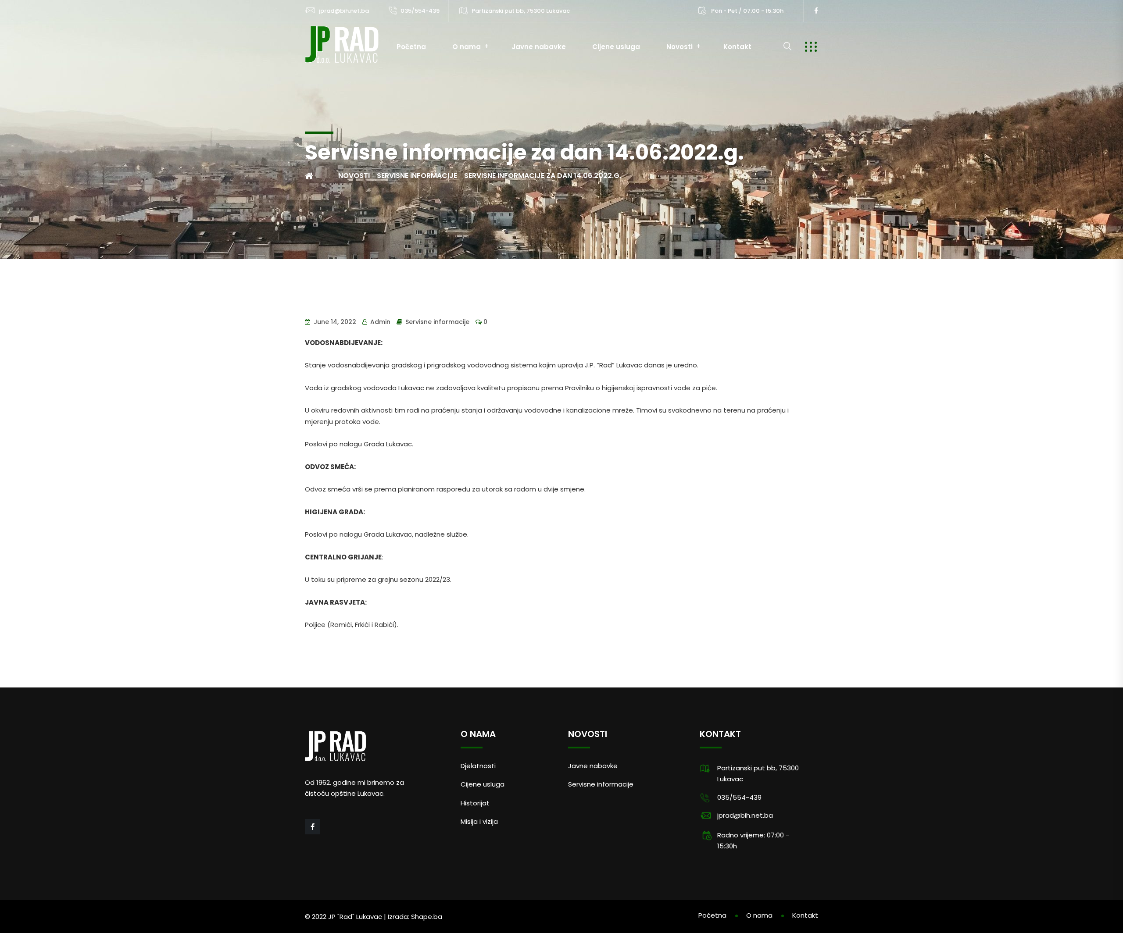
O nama (466, 46)
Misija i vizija (479, 821)
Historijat (475, 803)
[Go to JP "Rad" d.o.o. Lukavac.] (318, 175)
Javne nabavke (538, 46)
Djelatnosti (478, 765)
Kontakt (737, 46)
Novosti (679, 46)
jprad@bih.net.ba (344, 11)
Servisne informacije (437, 321)
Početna (411, 46)
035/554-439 (420, 11)
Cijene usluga (616, 46)
